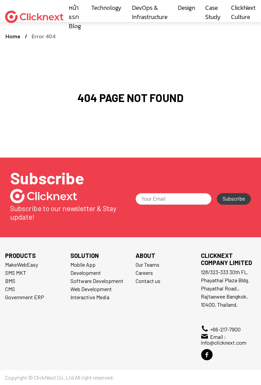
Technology (106, 7)
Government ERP (24, 297)
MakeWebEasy (21, 264)
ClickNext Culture (243, 12)
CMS (10, 289)
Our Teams (147, 264)
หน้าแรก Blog (75, 17)
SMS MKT (15, 272)
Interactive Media (89, 297)
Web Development (91, 289)
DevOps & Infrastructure (150, 12)
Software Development (96, 281)
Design (186, 7)
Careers (144, 272)
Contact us (148, 281)
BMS (10, 281)
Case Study (213, 12)
